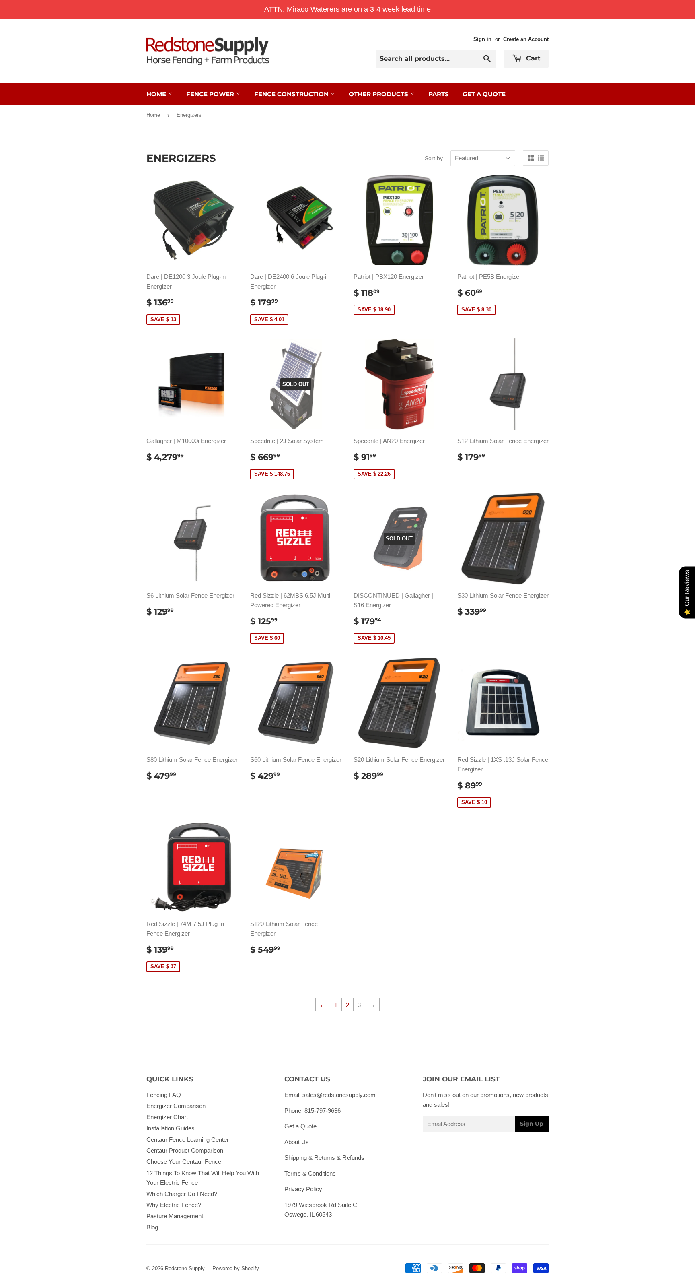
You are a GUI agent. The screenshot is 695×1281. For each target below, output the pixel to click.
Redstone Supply (185, 1268)
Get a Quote (300, 1126)
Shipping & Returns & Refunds (324, 1157)
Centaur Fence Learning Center (187, 1139)
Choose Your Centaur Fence (183, 1161)
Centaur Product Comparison (184, 1150)
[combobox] (436, 59)
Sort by (434, 158)
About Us (296, 1142)
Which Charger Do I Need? (181, 1193)
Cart (532, 58)
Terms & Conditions (310, 1173)
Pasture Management (174, 1216)
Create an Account (526, 39)
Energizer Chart (167, 1117)
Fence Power (211, 94)
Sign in (482, 39)
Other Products (379, 94)
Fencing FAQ (163, 1094)
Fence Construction (292, 94)
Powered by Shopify (235, 1268)
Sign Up (531, 1123)
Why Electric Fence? (173, 1204)
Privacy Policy (303, 1189)
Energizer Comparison (176, 1105)
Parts (438, 94)
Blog (152, 1227)
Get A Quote (484, 94)
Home (157, 94)
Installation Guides (170, 1128)
